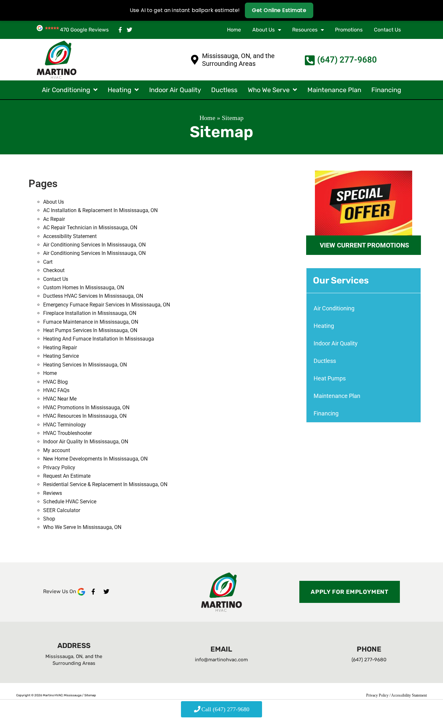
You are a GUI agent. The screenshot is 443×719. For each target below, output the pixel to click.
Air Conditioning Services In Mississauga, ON (94, 245)
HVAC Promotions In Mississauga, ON (86, 407)
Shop (49, 519)
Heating (119, 90)
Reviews (52, 493)
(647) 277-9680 (347, 60)
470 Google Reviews (84, 30)
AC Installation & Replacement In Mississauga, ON (100, 210)
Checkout (54, 270)
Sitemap (90, 695)
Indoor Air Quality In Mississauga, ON (85, 441)
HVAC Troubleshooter (67, 433)
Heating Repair (60, 347)
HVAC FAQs (56, 390)
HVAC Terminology (64, 425)
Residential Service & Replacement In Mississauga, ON (105, 484)
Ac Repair (54, 219)
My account (56, 450)
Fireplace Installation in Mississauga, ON (89, 313)
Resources (304, 30)
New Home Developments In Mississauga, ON (95, 459)
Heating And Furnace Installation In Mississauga (98, 339)
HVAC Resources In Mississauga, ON (84, 416)
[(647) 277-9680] (310, 60)
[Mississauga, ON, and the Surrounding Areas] (195, 60)
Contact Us (387, 30)
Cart (48, 262)
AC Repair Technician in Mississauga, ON (90, 227)
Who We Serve (269, 90)
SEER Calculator (61, 510)
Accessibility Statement (70, 236)
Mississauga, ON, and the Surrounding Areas (238, 59)
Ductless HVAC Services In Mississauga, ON (93, 296)
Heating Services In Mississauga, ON (85, 365)
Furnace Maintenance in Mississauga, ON (90, 322)
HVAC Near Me (60, 399)
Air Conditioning (66, 90)
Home (234, 30)
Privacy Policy (59, 467)
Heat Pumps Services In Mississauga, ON (90, 330)
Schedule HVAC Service (69, 501)
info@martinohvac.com (221, 660)
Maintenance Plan (334, 90)
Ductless (224, 90)
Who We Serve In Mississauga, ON (82, 527)
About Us (263, 30)
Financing (386, 90)
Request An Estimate (66, 476)
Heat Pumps (330, 378)
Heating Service (61, 356)
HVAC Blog (55, 382)
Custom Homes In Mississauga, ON (83, 287)
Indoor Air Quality (175, 90)
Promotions (349, 30)
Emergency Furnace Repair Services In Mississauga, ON (106, 305)
